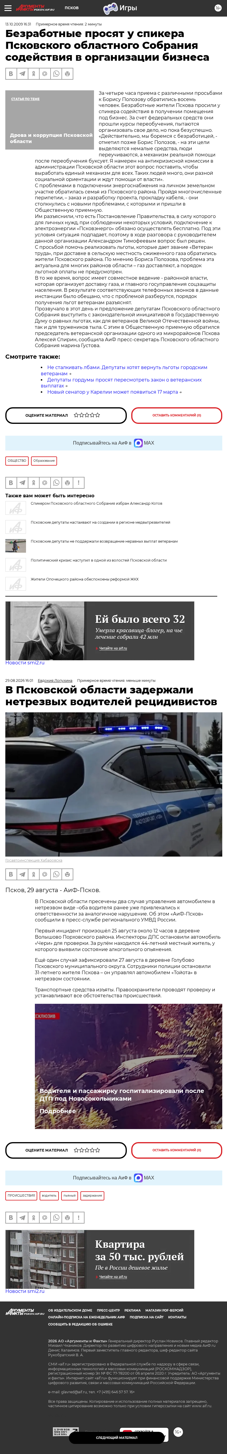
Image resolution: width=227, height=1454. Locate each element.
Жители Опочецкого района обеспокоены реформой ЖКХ (85, 579)
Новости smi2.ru (25, 663)
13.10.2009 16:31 (18, 24)
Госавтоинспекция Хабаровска (33, 860)
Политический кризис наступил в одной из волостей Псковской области (99, 560)
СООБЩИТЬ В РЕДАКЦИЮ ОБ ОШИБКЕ (80, 1324)
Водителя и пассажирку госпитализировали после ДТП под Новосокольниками (122, 1094)
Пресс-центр (108, 1310)
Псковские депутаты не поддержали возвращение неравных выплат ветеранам (104, 541)
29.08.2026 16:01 (19, 680)
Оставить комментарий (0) (177, 415)
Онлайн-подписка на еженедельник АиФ (86, 1317)
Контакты (177, 1317)
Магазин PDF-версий (164, 1310)
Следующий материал (116, 1438)
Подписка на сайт (146, 1317)
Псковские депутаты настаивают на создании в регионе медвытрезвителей (100, 522)
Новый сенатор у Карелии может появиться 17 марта (112, 392)
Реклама (132, 1310)
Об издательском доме (70, 1310)
